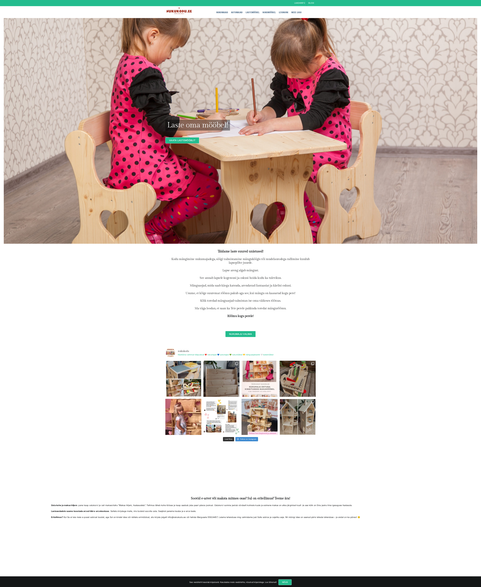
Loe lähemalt (270, 582)
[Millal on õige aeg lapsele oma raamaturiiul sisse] (221, 379)
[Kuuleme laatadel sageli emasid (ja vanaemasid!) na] (183, 417)
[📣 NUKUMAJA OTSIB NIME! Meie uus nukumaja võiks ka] (298, 417)
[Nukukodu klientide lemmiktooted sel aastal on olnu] (183, 379)
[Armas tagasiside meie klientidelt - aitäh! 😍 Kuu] (221, 417)
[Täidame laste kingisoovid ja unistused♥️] (260, 417)
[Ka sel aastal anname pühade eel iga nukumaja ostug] (260, 379)
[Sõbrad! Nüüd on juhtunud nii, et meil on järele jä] (298, 379)
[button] (312, 12)
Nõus (285, 582)
